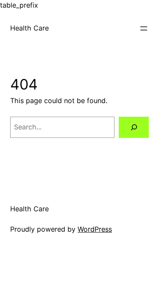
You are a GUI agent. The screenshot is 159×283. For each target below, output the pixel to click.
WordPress (95, 229)
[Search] (134, 127)
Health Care (29, 28)
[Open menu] (144, 28)
